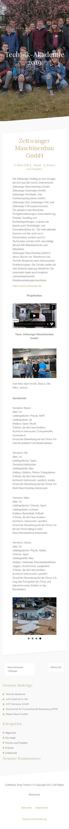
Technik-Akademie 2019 (34, 58)
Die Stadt (10, 737)
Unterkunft (11, 752)
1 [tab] (29, 638)
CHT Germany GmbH (17, 704)
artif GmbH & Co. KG (17, 699)
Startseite (26, 807)
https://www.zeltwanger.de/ (27, 285)
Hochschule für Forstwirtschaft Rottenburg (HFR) (32, 709)
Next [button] (52, 615)
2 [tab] (32, 638)
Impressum (42, 807)
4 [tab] (40, 638)
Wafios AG (56, 667)
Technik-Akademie (15, 694)
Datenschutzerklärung (34, 819)
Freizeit (9, 747)
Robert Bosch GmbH (17, 714)
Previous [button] (16, 615)
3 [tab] (36, 638)
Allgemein (10, 732)
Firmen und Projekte (16, 742)
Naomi (37, 165)
